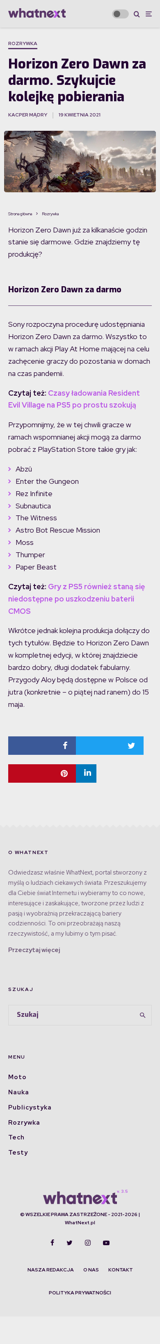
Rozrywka (22, 43)
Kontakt (120, 1270)
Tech (16, 1137)
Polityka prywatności (80, 1292)
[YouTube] (106, 1242)
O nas (91, 1270)
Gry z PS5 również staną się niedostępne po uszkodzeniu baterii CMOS (76, 599)
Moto (17, 1077)
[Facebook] (52, 1242)
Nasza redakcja (50, 1270)
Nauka (18, 1092)
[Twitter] (69, 1242)
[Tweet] (110, 745)
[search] (142, 1015)
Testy (18, 1152)
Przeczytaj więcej (34, 950)
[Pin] (42, 773)
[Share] (42, 745)
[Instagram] (88, 1242)
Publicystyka (30, 1107)
